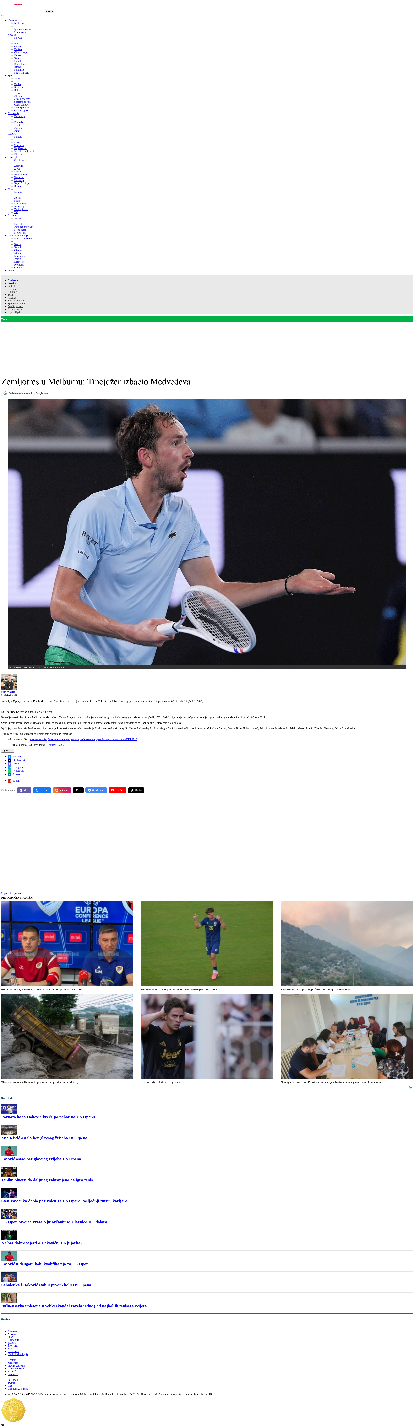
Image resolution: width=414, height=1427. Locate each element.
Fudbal (11, 286)
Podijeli (9, 750)
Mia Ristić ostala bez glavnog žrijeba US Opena (44, 1138)
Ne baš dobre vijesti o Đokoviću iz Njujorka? (41, 1243)
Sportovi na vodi (16, 303)
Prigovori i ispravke (11, 893)
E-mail (16, 780)
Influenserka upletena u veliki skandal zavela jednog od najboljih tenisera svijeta (74, 1306)
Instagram (64, 790)
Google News (98, 790)
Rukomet (12, 291)
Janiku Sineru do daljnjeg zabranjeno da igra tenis (47, 1180)
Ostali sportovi (15, 306)
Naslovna (12, 20)
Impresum (13, 1374)
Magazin (12, 189)
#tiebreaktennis (87, 739)
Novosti (12, 34)
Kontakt (12, 1359)
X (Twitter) (19, 760)
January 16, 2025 (57, 744)
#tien (44, 739)
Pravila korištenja (16, 1365)
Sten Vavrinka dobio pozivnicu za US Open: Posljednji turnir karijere (64, 1201)
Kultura (12, 133)
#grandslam (102, 739)
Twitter (11, 1382)
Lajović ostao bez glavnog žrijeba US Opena (41, 1159)
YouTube (119, 790)
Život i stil (13, 157)
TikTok (138, 790)
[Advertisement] (207, 346)
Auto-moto (13, 215)
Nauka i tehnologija (18, 235)
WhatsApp (18, 770)
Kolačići (12, 1371)
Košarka (12, 289)
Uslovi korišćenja (17, 1368)
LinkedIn (18, 774)
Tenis (10, 294)
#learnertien (36, 739)
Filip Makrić (8, 691)
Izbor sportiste (15, 309)
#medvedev (54, 739)
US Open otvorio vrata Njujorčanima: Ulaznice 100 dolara (54, 1222)
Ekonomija (13, 113)
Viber (16, 763)
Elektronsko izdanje (18, 1388)
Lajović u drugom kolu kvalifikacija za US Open (44, 1264)
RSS (10, 1385)
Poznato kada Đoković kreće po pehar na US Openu (48, 1117)
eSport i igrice (15, 312)
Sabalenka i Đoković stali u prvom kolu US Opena (46, 1285)
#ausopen (65, 739)
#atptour (75, 739)
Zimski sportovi (16, 300)
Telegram (18, 767)
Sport (10, 75)
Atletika (12, 297)
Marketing (13, 1362)
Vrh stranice (11, 1325)
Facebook (18, 756)
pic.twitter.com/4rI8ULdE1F (122, 739)
